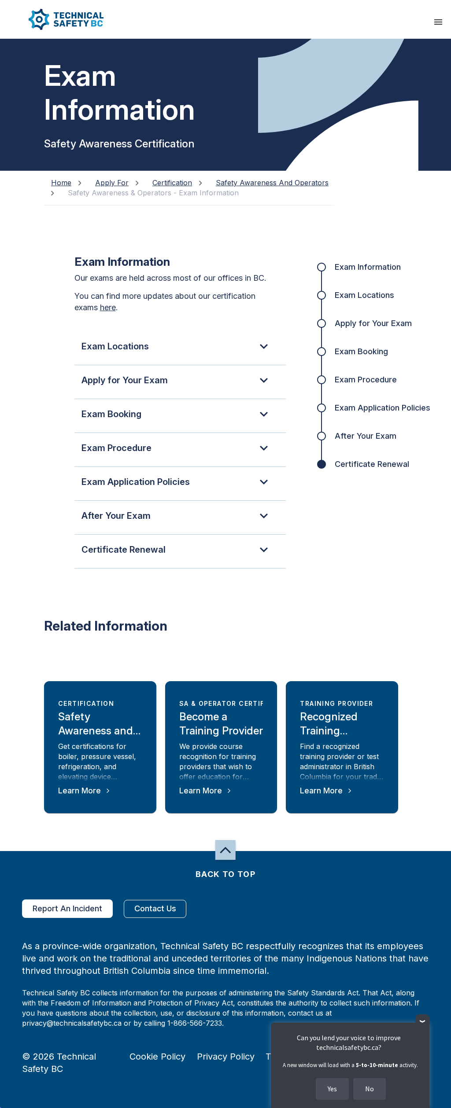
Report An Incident (67, 908)
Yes (332, 1088)
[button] (59, 19)
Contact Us (155, 908)
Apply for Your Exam (373, 323)
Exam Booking (361, 351)
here (108, 307)
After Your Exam (365, 435)
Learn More (79, 790)
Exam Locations (364, 295)
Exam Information (368, 266)
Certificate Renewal (372, 464)
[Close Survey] (422, 1021)
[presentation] (438, 22)
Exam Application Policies (382, 407)
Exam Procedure (366, 379)
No (369, 1088)
